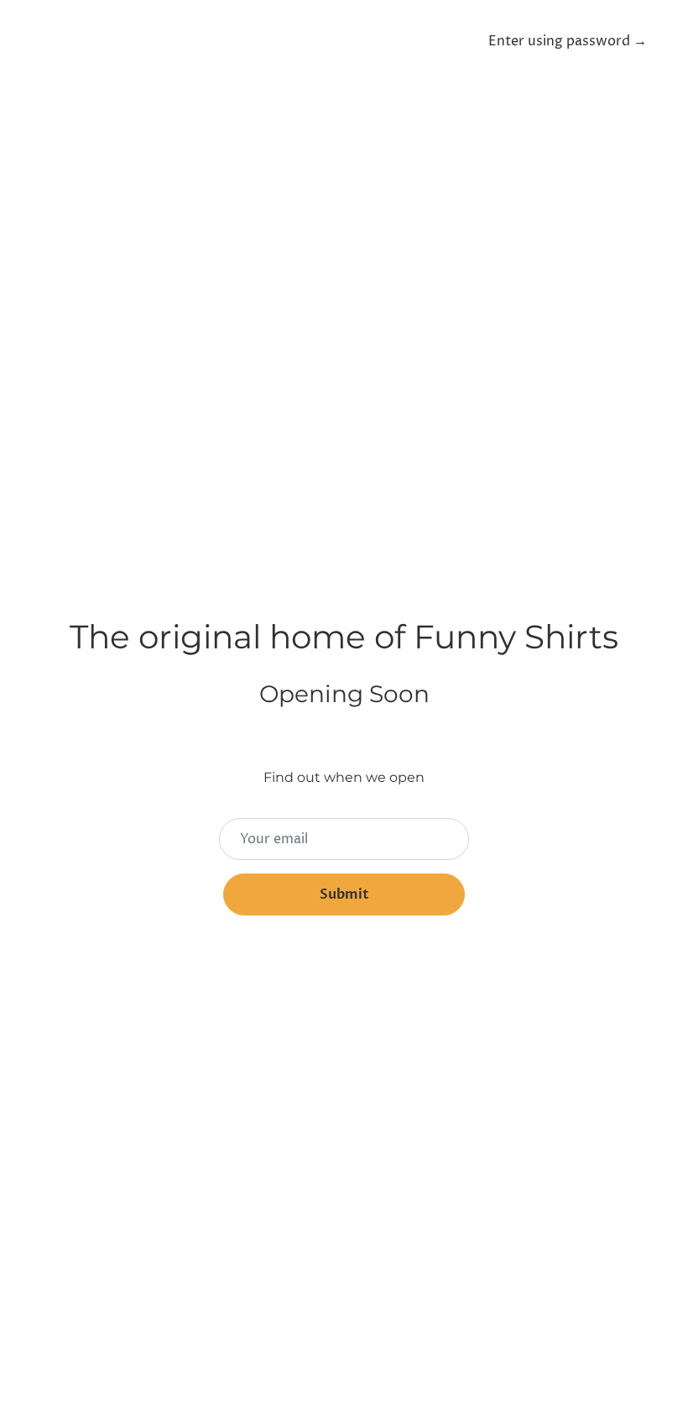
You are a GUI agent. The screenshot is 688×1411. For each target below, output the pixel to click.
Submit (344, 894)
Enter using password (567, 41)
